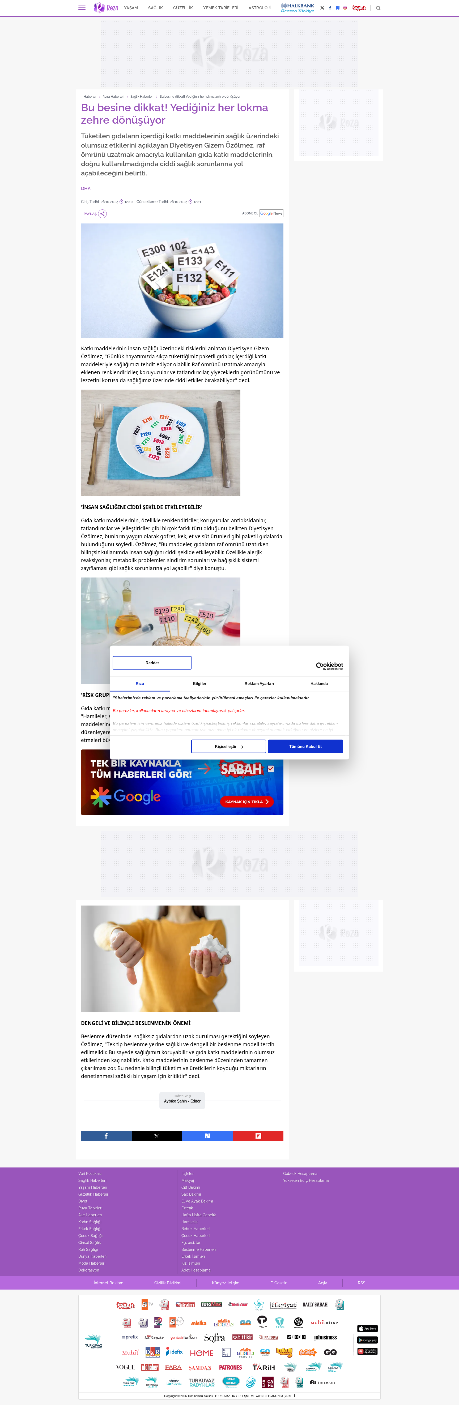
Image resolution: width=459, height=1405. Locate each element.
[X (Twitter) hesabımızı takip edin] (322, 8)
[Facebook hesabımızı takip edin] (330, 8)
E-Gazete (278, 1283)
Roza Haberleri (113, 96)
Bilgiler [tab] (199, 683)
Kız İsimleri (190, 1263)
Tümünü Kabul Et (305, 746)
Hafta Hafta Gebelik (198, 1215)
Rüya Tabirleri (90, 1208)
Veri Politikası (89, 1173)
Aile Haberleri (90, 1215)
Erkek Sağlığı (89, 1229)
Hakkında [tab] (319, 683)
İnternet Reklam (109, 1283)
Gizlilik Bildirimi (167, 1283)
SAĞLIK (155, 8)
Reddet (152, 663)
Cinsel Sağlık (89, 1242)
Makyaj (187, 1180)
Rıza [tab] (140, 683)
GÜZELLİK (183, 8)
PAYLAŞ (90, 214)
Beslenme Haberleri (198, 1249)
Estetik (187, 1208)
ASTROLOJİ (260, 8)
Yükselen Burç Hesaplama (306, 1180)
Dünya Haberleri (92, 1256)
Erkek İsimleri (193, 1256)
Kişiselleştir (226, 746)
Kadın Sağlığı (89, 1222)
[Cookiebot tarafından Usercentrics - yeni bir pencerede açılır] (320, 666)
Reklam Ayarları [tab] (259, 683)
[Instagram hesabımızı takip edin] (345, 8)
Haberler (90, 96)
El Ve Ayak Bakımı (197, 1201)
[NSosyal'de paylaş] (207, 1136)
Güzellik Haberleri (93, 1194)
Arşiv (322, 1283)
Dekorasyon (88, 1270)
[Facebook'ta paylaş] (106, 1136)
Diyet (82, 1201)
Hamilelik (189, 1222)
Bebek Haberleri (195, 1229)
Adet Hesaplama (196, 1270)
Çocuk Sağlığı (90, 1236)
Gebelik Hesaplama (300, 1173)
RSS (361, 1283)
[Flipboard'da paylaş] (258, 1136)
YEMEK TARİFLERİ (220, 8)
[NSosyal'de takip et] (337, 8)
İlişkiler (187, 1173)
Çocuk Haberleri (195, 1236)
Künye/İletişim (226, 1283)
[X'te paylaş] (157, 1136)
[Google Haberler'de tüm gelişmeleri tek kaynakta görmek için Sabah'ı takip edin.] (182, 784)
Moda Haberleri (91, 1263)
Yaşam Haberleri (92, 1187)
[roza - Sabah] (106, 8)
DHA (86, 188)
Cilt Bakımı (190, 1187)
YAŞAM (131, 8)
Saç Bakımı (191, 1194)
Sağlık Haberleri (142, 96)
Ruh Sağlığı (88, 1249)
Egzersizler (190, 1242)
